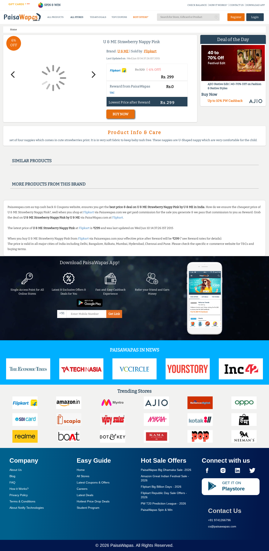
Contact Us (224, 510)
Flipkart (150, 51)
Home (81, 470)
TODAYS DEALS (98, 17)
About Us (15, 470)
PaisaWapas (121, 545)
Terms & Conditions (22, 501)
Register (236, 17)
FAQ (12, 482)
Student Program (88, 507)
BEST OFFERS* (140, 17)
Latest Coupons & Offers (93, 482)
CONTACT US (237, 5)
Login (255, 17)
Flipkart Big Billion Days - (161, 486)
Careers (82, 488)
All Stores (83, 476)
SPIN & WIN (52, 5)
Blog (12, 476)
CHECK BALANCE (197, 5)
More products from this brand (49, 184)
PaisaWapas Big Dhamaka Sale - (166, 470)
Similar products (32, 160)
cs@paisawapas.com (222, 526)
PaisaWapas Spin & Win (157, 509)
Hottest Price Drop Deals (93, 501)
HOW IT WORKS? (218, 5)
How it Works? (19, 488)
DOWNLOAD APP (255, 5)
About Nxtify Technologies (26, 507)
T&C (112, 92)
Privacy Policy (18, 495)
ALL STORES (76, 17)
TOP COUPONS (119, 17)
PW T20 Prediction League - (163, 503)
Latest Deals (85, 495)
